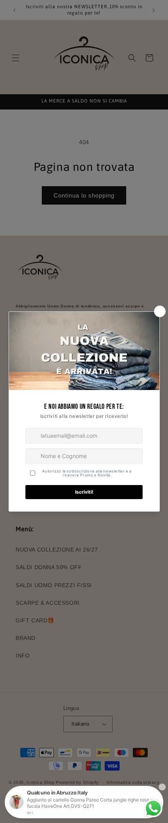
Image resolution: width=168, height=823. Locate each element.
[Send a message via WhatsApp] (153, 808)
